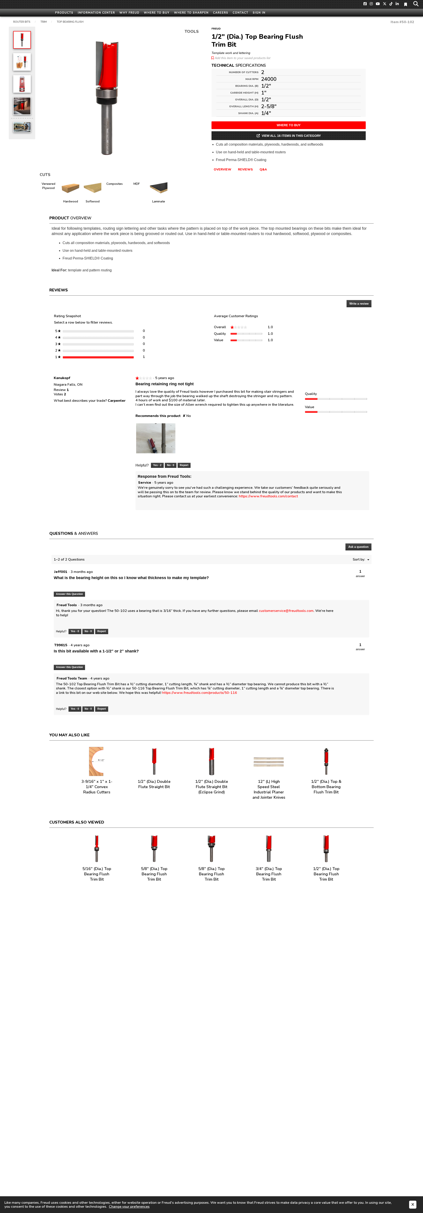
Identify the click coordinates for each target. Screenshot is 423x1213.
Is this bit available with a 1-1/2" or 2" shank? (96, 651)
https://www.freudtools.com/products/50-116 (199, 692)
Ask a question (358, 546)
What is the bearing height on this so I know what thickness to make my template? (131, 578)
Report (184, 465)
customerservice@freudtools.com (286, 610)
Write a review (360, 304)
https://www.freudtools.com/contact (268, 496)
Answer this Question (69, 594)
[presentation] (155, 438)
